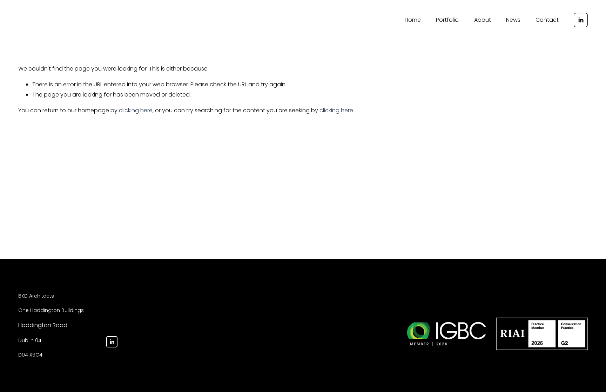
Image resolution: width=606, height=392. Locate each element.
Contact (547, 20)
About (482, 20)
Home (413, 20)
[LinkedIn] (581, 20)
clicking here (136, 110)
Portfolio (447, 20)
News (513, 20)
